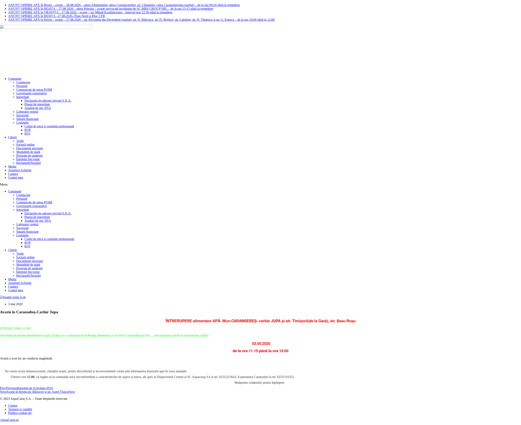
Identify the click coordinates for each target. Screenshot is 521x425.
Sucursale (22, 115)
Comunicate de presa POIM (34, 89)
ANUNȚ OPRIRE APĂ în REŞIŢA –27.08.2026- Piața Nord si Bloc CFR (56, 16)
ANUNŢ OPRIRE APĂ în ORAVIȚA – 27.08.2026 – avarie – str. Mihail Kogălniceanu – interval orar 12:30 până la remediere (90, 12)
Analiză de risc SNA (37, 108)
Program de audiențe (29, 155)
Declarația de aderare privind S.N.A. (47, 100)
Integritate (22, 97)
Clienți (12, 137)
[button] (260, 184)
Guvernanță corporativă (31, 93)
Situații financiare (27, 119)
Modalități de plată (28, 152)
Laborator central (27, 111)
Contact (13, 174)
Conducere (23, 82)
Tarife (20, 141)
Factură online (25, 144)
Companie (14, 78)
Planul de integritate (37, 104)
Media (12, 166)
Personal (21, 86)
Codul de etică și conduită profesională (49, 126)
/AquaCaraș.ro (9, 420)
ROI (27, 133)
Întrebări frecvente (28, 159)
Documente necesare (29, 148)
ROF (27, 130)
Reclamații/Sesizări (28, 163)
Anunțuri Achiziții (19, 170)
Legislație (22, 122)
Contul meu (15, 177)
